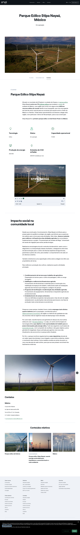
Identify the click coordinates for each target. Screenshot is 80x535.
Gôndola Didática (37, 322)
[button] (16, 198)
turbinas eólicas (44, 104)
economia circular (28, 328)
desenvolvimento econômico (31, 313)
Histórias (38, 2)
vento (60, 104)
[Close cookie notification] (78, 522)
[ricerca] (70, 2)
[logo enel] (4, 2)
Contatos (48, 78)
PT (66, 2)
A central (31, 77)
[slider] (23, 198)
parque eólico (63, 102)
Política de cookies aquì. (6, 525)
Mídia (44, 2)
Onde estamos (8, 495)
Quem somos (32, 2)
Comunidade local (40, 77)
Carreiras (48, 2)
